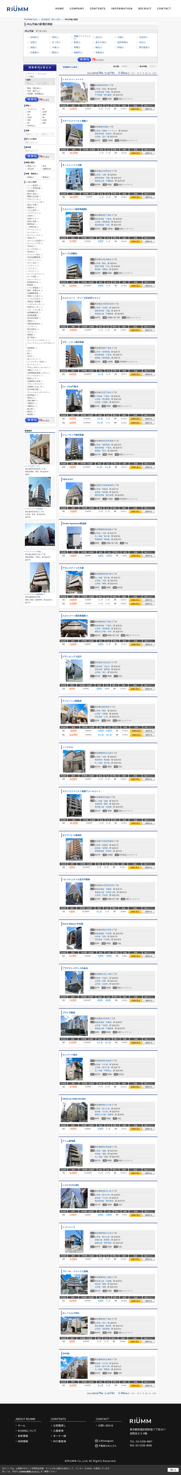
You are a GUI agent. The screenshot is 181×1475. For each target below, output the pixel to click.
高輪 (106, 127)
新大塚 (107, 536)
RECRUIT (145, 8)
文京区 (103, 259)
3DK (29, 120)
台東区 (103, 707)
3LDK (44, 120)
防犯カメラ (33, 378)
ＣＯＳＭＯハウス (33, 466)
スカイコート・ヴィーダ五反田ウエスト (82, 298)
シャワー (32, 326)
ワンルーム (31, 109)
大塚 (55, 47)
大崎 (120, 37)
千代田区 (104, 485)
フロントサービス (35, 384)
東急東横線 (99, 933)
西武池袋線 (99, 1326)
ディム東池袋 (69, 1141)
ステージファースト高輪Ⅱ (75, 121)
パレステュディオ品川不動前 (76, 879)
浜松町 (34, 37)
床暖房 (31, 335)
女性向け (32, 252)
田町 (55, 37)
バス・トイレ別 (35, 310)
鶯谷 (55, 52)
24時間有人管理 (35, 381)
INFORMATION (122, 8)
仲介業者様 (59, 1441)
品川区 (103, 171)
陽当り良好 (33, 194)
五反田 (143, 37)
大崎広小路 (110, 892)
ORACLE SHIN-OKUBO (74, 1099)
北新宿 (108, 1061)
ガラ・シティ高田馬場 (73, 342)
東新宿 (110, 1114)
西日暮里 (144, 47)
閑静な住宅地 (34, 196)
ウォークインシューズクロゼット (40, 344)
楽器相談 (32, 191)
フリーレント (34, 230)
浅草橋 (105, 492)
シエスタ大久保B (71, 1185)
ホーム (21, 1425)
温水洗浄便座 (34, 318)
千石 (108, 266)
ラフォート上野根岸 (72, 701)
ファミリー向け (35, 254)
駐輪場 (31, 285)
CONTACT (164, 8)
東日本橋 (109, 495)
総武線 (97, 492)
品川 (99, 37)
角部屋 (31, 414)
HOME (59, 8)
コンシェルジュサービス (38, 392)
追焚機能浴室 (34, 312)
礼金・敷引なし (33, 91)
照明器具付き (34, 282)
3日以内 (30, 169)
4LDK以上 (31, 126)
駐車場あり (33, 395)
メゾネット (33, 266)
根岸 (108, 707)
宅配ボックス (34, 370)
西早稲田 (107, 1243)
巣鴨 (77, 47)
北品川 (108, 662)
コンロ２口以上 (35, 299)
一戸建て (31, 76)
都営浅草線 (99, 134)
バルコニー (33, 271)
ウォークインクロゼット (38, 340)
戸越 (108, 178)
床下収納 (32, 337)
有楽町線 (98, 539)
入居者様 (58, 1430)
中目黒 (108, 930)
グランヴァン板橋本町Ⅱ (35, 594)
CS (29, 351)
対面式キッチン (35, 307)
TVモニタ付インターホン (38, 367)
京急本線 (98, 666)
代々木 (56, 42)
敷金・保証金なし (34, 88)
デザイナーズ (34, 199)
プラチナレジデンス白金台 (75, 968)
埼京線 (97, 1154)
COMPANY (77, 8)
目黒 (33, 42)
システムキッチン (35, 304)
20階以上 (32, 406)
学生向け (32, 246)
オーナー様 (59, 1436)
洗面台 (31, 321)
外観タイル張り (35, 296)
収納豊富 (32, 348)
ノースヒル (68, 747)
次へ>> (148, 73)
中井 (108, 225)
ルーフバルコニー (35, 274)
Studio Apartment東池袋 (74, 523)
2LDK (29, 117)
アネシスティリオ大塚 (73, 568)
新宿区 (103, 215)
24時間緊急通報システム (38, 373)
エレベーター (34, 279)
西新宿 (107, 1369)
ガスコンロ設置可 (35, 241)
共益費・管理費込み (35, 94)
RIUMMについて (27, 1430)
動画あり (46, 177)
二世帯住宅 (33, 227)
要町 (106, 804)
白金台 (105, 978)
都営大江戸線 (100, 631)
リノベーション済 (35, 202)
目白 (142, 42)
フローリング (34, 260)
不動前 (108, 889)
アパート (31, 74)
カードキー (33, 232)
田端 (120, 47)
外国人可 (32, 238)
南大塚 (108, 574)
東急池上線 (99, 181)
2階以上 (31, 398)
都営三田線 (99, 266)
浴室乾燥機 (33, 315)
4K (28, 123)
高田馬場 (122, 42)
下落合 (108, 215)
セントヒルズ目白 (71, 1313)
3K (43, 117)
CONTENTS (98, 8)
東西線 (97, 358)
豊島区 (103, 529)
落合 (104, 451)
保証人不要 (33, 205)
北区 (102, 85)
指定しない (32, 166)
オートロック (34, 365)
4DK (44, 123)
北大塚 (108, 753)
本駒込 (108, 259)
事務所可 (32, 208)
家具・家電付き (35, 290)
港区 (102, 127)
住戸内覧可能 (34, 389)
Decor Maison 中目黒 (73, 924)
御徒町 (78, 52)
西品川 (108, 171)
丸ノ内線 (98, 536)
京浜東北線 (99, 92)
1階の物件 (32, 401)
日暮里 (34, 52)
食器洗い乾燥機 (35, 301)
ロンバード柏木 (70, 1055)
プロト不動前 (69, 1012)
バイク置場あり (35, 288)
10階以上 (32, 403)
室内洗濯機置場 (35, 257)
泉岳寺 (108, 134)
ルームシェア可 (35, 243)
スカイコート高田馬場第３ (75, 616)
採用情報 (23, 1441)
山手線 (97, 89)
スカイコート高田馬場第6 (75, 209)
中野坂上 (107, 1070)
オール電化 (33, 277)
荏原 (108, 1018)
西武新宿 (109, 1201)
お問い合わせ (105, 1425)
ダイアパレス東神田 (72, 835)
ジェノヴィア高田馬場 (73, 435)
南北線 (97, 269)
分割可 (31, 216)
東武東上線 (99, 807)
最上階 (31, 409)
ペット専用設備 (35, 188)
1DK (29, 112)
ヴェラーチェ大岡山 (33, 552)
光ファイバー (34, 359)
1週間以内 (47, 169)
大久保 (105, 1064)
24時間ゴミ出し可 (36, 387)
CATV (31, 356)
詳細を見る (135, 109)
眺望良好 (32, 224)
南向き (31, 412)
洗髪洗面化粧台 (35, 324)
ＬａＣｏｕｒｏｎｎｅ (73, 79)
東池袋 (108, 529)
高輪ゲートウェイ (82, 37)
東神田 (110, 485)
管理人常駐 (33, 221)
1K (43, 109)
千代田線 (98, 95)
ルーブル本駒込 (70, 253)
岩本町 (108, 851)
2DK (44, 115)
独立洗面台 (33, 329)
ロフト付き (33, 263)
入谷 (106, 717)
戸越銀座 (109, 181)
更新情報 (23, 1436)
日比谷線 (98, 717)
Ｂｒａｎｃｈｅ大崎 (72, 165)
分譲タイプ (33, 219)
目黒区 (103, 930)
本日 (44, 166)
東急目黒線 (99, 889)
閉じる (173, 1470)
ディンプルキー (35, 376)
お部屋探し (59, 1425)
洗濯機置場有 (34, 293)
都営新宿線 (99, 851)
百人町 (108, 1191)
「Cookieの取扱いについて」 (29, 1471)
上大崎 (108, 974)
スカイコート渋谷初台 (34, 509)
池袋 (33, 47)
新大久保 (101, 42)
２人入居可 (33, 210)
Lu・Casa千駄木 (70, 386)
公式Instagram (106, 1440)
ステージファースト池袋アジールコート (82, 791)
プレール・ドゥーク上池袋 (75, 1271)
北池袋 (108, 807)
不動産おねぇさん (108, 1445)
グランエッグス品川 (72, 656)
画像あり (31, 177)
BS (29, 354)
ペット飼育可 (34, 185)
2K (28, 115)
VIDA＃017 (68, 479)
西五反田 (109, 304)
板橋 (104, 1284)
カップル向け (34, 249)
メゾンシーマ (69, 1227)
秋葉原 (100, 52)
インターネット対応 (36, 362)
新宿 (77, 42)
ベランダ (32, 268)
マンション (42, 74)
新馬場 (107, 669)
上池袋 (108, 1277)
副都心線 (98, 1240)
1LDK (44, 112)
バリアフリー (34, 213)
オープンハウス (35, 235)
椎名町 (108, 1326)
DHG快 (66, 1353)
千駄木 (108, 392)
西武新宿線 (99, 219)
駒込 (99, 47)
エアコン (32, 332)
